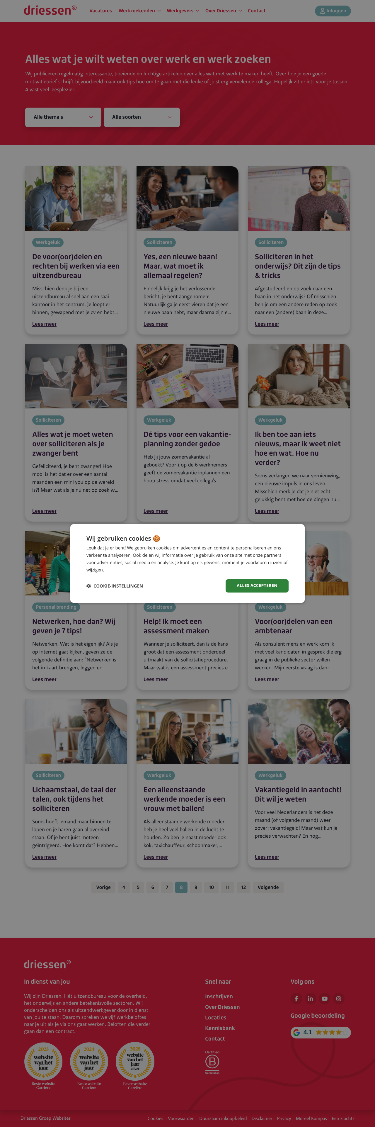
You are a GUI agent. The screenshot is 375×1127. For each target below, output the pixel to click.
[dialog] (187, 563)
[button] (114, 586)
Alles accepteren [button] (257, 585)
